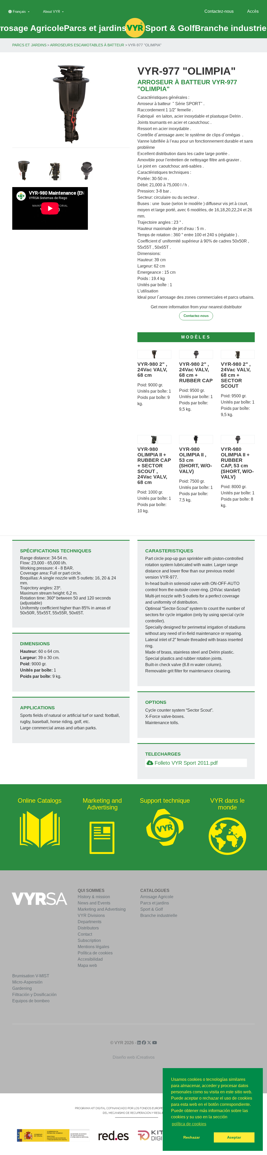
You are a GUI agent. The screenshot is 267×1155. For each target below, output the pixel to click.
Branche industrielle (158, 915)
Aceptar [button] (234, 1137)
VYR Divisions (91, 915)
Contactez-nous (219, 11)
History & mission (94, 897)
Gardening (22, 988)
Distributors (88, 928)
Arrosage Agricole (156, 897)
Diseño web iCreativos (134, 1057)
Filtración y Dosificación (34, 994)
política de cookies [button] (189, 1124)
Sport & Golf (151, 909)
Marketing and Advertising (102, 909)
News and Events (94, 903)
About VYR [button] (52, 12)
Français (19, 12)
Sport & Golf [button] (170, 28)
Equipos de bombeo (31, 1001)
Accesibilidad (90, 959)
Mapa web (87, 965)
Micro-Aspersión (27, 982)
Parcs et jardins (29, 45)
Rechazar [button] (191, 1137)
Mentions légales (93, 947)
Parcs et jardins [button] (95, 28)
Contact (85, 934)
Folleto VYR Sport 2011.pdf (185, 763)
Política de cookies (95, 953)
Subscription (89, 940)
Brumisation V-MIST (30, 976)
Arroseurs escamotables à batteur (87, 45)
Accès (253, 11)
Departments (89, 922)
